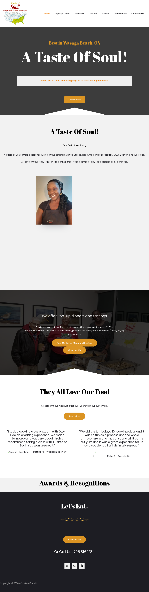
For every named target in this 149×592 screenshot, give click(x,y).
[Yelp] (82, 566)
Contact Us (137, 13)
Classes (93, 13)
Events (105, 13)
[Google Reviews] (74, 566)
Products (79, 13)
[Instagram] (67, 566)
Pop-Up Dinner (62, 13)
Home (47, 13)
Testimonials (120, 13)
